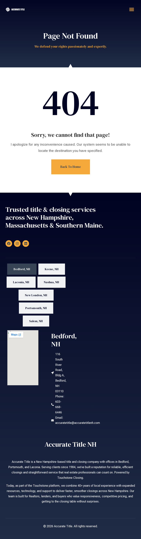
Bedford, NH (64, 339)
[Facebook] (9, 243)
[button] (131, 9)
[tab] (22, 269)
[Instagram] (17, 243)
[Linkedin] (25, 243)
